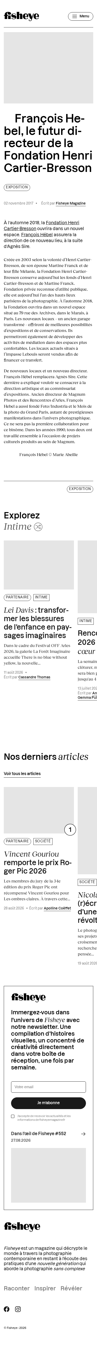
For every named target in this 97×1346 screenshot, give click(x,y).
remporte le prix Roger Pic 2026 (38, 862)
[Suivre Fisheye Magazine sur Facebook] (6, 1309)
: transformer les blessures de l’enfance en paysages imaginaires (38, 622)
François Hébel (37, 235)
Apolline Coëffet (57, 908)
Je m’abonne (48, 1103)
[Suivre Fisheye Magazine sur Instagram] (18, 1309)
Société (43, 841)
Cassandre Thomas (34, 677)
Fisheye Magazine (71, 203)
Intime (41, 597)
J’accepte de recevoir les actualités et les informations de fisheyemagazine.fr (44, 1118)
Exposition (17, 187)
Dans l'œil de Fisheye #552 (38, 1134)
